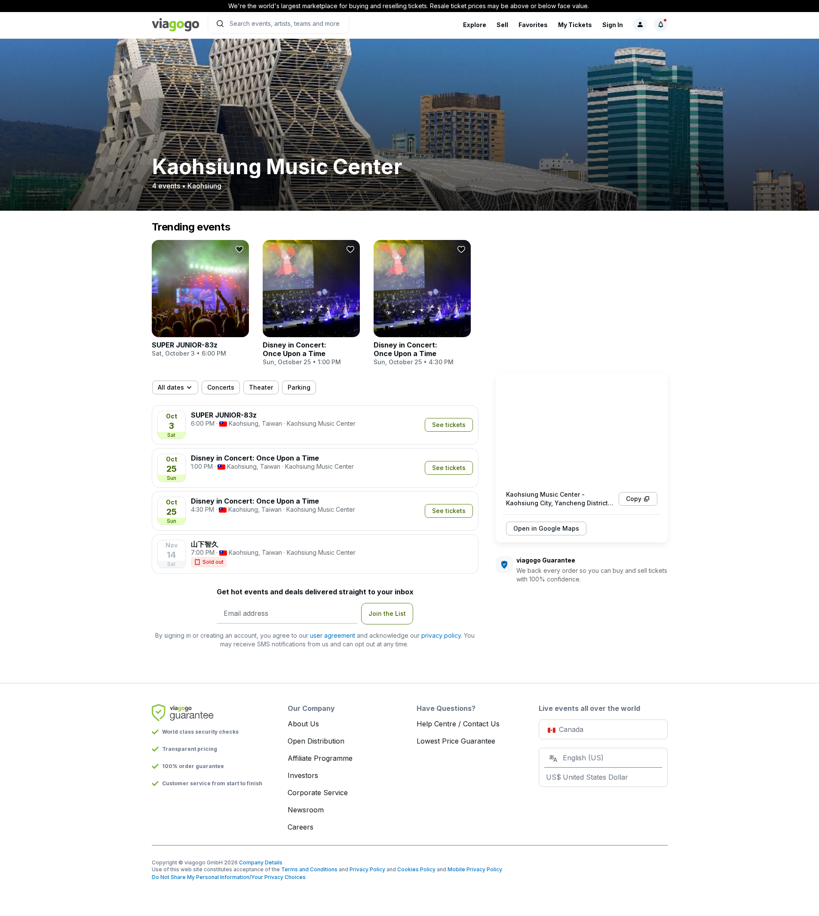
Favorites (533, 24)
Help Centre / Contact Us (458, 723)
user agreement (332, 635)
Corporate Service (318, 792)
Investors (303, 775)
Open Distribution (316, 741)
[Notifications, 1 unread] (661, 24)
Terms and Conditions (309, 869)
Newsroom (306, 809)
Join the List (387, 613)
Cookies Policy (416, 869)
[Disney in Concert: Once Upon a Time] (311, 303)
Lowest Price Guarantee (456, 741)
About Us (303, 723)
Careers (300, 827)
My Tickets (575, 24)
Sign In (612, 24)
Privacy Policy (367, 869)
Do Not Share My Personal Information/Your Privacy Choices (229, 877)
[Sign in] (640, 24)
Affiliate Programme (320, 758)
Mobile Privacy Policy (475, 869)
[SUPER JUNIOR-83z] (200, 299)
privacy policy (441, 635)
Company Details (260, 862)
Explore (474, 24)
